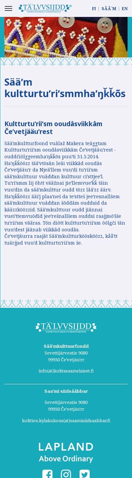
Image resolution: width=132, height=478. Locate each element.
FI (94, 9)
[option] (66, 37)
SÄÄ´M (109, 9)
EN (125, 9)
